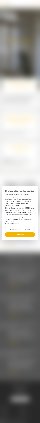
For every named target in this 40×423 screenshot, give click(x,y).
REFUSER (28, 229)
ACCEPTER (20, 235)
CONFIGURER (12, 229)
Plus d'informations (12, 224)
